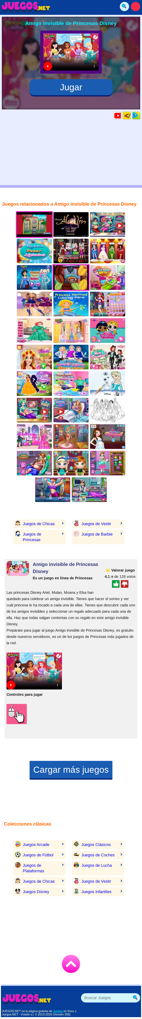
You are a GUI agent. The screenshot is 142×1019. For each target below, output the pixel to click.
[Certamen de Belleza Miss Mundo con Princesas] (107, 251)
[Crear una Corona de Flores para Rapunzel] (34, 357)
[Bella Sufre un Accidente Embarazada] (34, 463)
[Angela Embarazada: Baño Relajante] (107, 463)
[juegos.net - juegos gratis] (27, 998)
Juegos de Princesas (32, 537)
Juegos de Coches (98, 855)
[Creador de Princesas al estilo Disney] (34, 383)
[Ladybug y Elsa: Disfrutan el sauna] (52, 489)
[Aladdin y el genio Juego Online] (71, 224)
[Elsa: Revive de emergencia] (89, 489)
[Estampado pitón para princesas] (34, 277)
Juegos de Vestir (96, 523)
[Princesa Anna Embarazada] (71, 383)
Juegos (58, 1011)
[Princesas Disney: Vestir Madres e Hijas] (107, 357)
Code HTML (130, 115)
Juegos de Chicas (39, 523)
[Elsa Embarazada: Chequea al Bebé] (34, 410)
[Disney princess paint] (107, 410)
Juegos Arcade (36, 844)
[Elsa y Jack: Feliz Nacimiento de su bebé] (107, 277)
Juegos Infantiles (96, 891)
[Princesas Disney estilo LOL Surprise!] (107, 330)
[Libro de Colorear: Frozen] (107, 383)
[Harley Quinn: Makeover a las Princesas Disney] (71, 251)
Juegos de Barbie (97, 534)
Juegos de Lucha (96, 865)
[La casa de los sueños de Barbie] (34, 436)
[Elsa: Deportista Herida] (71, 357)
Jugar (71, 87)
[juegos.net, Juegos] (26, 6)
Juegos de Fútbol (38, 855)
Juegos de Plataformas (33, 868)
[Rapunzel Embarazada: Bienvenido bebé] (71, 410)
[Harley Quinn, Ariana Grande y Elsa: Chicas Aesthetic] (71, 330)
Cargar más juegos (71, 770)
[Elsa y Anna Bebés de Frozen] (71, 463)
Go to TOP (71, 964)
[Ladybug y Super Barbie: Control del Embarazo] (107, 224)
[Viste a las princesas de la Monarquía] (107, 436)
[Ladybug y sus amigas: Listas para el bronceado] (71, 436)
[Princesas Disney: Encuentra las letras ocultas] (34, 251)
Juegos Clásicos (96, 844)
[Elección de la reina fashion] (34, 330)
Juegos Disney (36, 891)
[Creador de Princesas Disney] (107, 304)
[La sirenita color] (71, 304)
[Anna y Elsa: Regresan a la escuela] (34, 304)
